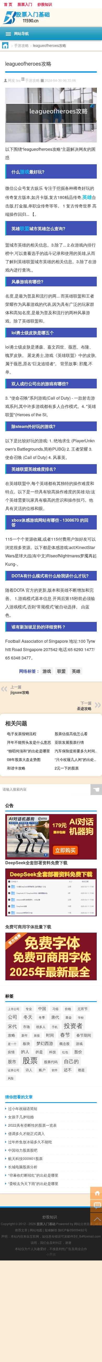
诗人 (29, 1069)
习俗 (55, 1008)
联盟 (24, 228)
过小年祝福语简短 (22, 1108)
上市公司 (13, 1009)
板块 (26, 1043)
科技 (52, 1051)
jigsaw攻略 (19, 692)
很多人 (41, 1026)
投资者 (73, 1025)
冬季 (42, 1017)
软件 (55, 1070)
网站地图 (36, 1230)
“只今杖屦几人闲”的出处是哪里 (78, 759)
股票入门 (25, 4)
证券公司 (13, 1070)
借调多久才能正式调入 (26, 1133)
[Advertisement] (51, 1311)
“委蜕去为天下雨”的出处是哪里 (33, 1183)
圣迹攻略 (84, 708)
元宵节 (82, 1008)
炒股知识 (44, 4)
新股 (37, 1035)
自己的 (71, 1061)
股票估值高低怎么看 (71, 733)
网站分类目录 (83, 1223)
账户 (42, 1069)
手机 (55, 1027)
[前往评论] (96, 1206)
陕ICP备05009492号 (72, 1230)
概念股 (64, 1043)
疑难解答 (51, 1230)
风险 (11, 1078)
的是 (39, 1051)
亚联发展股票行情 (69, 742)
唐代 (55, 1017)
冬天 (28, 1017)
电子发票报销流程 (21, 733)
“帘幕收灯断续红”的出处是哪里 (33, 1175)
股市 (12, 1061)
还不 (68, 1069)
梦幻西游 (44, 1043)
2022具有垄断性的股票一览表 (32, 1125)
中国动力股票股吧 (22, 1150)
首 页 (8, 4)
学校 (81, 1017)
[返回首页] (96, 1193)
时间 (50, 1035)
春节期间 (83, 1035)
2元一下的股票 (67, 768)
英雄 (87, 197)
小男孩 (51, 1254)
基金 (68, 1017)
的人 (25, 1051)
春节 (65, 1034)
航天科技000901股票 (25, 1158)
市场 (26, 1026)
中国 (42, 1008)
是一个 (12, 1044)
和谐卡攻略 (16, 768)
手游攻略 (21, 45)
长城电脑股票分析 (22, 1166)
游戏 (24, 171)
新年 (24, 1035)
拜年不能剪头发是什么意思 (29, 742)
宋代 (12, 1026)
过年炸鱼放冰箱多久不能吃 (30, 1141)
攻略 (11, 1035)
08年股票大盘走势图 (24, 759)
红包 (65, 1052)
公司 (12, 1016)
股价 (78, 1051)
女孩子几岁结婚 (21, 1116)
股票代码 (51, 1061)
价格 (68, 1009)
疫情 (11, 1051)
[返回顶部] (96, 1219)
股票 (30, 1059)
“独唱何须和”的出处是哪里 (28, 750)
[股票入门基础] (51, 17)
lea (18, 81)
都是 (81, 1069)
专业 (29, 1008)
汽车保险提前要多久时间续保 (78, 750)
